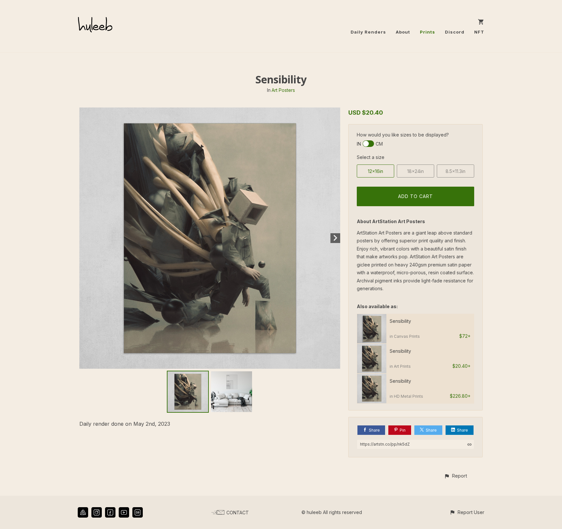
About (403, 32)
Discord (454, 32)
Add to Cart (415, 196)
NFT (479, 32)
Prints (427, 32)
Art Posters (283, 90)
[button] (455, 475)
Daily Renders (368, 32)
